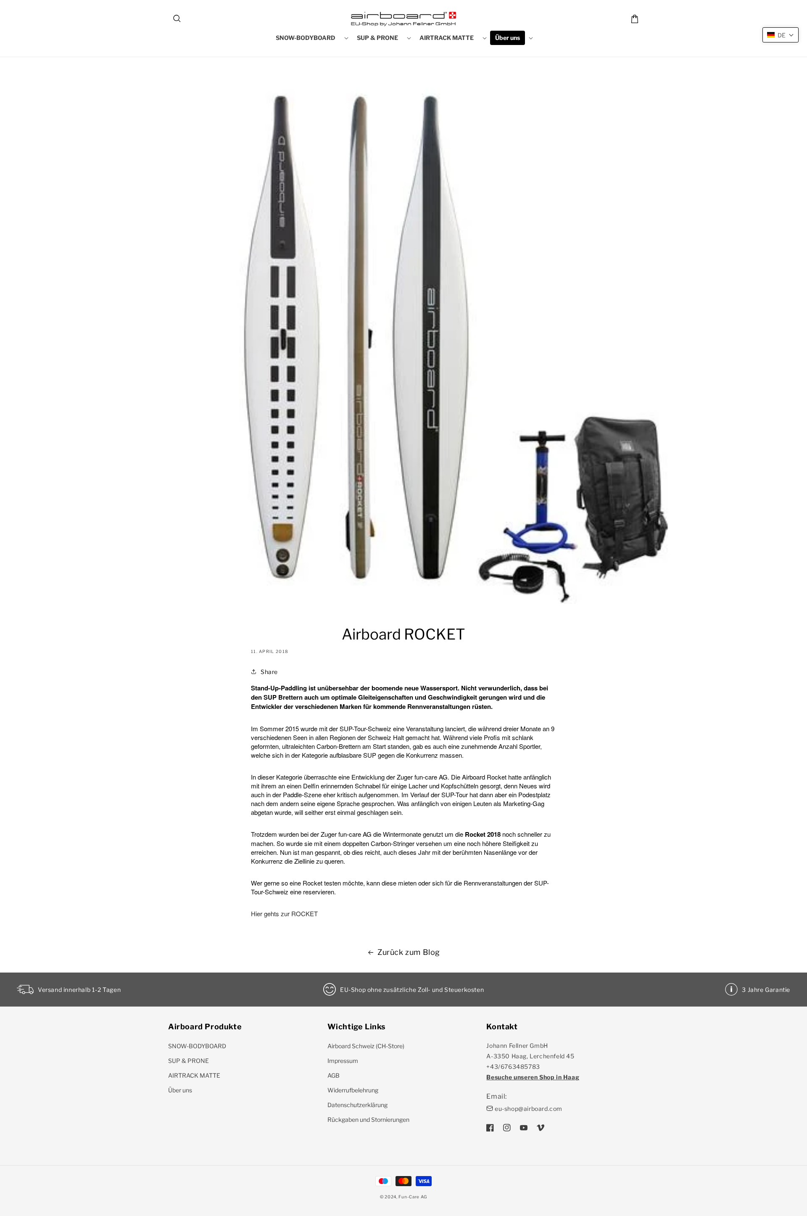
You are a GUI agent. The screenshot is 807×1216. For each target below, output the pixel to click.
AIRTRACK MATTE (194, 1075)
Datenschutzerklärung (357, 1104)
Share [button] (269, 671)
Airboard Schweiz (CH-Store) (365, 1045)
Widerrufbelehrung (352, 1090)
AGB (333, 1075)
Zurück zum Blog (408, 952)
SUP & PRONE (188, 1060)
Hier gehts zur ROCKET (284, 913)
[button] (177, 19)
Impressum (342, 1060)
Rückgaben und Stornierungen (368, 1119)
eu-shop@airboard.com (528, 1108)
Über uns (180, 1090)
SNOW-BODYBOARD (197, 1045)
